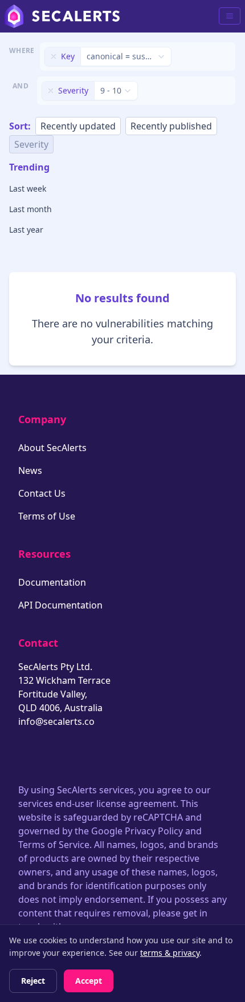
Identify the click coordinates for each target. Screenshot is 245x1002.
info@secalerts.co (56, 721)
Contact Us (42, 493)
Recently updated (78, 126)
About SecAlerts (52, 447)
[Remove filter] (53, 56)
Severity (31, 144)
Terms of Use (46, 516)
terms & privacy (169, 952)
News (30, 470)
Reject (33, 980)
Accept (88, 980)
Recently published (171, 126)
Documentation (52, 582)
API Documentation (60, 605)
